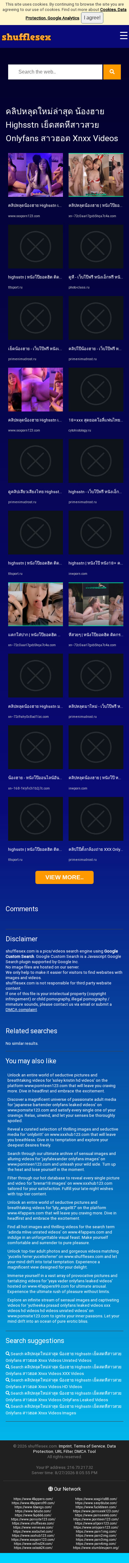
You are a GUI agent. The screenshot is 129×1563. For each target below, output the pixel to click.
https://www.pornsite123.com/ (33, 1519)
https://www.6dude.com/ (33, 1511)
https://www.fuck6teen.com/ (95, 1507)
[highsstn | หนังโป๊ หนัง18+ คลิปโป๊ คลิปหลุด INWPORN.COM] (96, 553)
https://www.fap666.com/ (33, 1515)
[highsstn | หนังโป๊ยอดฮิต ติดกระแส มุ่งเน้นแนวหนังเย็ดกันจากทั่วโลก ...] (35, 267)
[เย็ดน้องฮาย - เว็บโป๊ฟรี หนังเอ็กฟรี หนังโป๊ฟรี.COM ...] (35, 338)
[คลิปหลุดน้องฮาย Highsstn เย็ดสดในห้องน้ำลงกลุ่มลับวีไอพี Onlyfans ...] (35, 195)
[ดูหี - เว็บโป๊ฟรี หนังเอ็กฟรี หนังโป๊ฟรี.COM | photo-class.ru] (96, 267)
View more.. (64, 877)
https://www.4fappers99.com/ (33, 1503)
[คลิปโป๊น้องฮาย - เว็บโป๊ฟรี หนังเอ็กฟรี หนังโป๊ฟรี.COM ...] (96, 338)
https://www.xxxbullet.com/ (33, 1532)
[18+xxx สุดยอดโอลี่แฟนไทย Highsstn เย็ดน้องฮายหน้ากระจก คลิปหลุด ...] (96, 410)
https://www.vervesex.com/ (33, 1527)
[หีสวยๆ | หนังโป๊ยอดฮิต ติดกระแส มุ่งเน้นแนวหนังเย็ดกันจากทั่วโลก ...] (96, 624)
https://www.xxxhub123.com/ (33, 1536)
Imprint (65, 1446)
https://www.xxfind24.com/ (33, 1544)
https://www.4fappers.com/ (33, 1499)
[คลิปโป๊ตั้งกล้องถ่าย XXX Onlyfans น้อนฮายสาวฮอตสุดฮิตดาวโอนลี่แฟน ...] (96, 839)
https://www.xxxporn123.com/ (33, 1540)
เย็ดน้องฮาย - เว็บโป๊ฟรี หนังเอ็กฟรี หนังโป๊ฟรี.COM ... (54, 348)
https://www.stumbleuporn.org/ (96, 1548)
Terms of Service (89, 1446)
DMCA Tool (85, 1451)
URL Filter (64, 1451)
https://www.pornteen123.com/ (96, 1519)
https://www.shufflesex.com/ (33, 1523)
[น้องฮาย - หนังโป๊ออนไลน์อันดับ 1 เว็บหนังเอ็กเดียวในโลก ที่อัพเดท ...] (35, 767)
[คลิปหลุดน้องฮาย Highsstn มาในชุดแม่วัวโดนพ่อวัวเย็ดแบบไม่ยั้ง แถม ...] (35, 696)
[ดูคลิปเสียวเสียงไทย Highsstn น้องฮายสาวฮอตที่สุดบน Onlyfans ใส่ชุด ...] (35, 481)
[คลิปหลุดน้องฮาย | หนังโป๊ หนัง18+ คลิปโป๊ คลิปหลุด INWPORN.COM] (96, 767)
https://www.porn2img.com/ (96, 1536)
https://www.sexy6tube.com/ (96, 1503)
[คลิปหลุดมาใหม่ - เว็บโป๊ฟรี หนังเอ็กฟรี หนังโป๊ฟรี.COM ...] (96, 696)
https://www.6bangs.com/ (33, 1507)
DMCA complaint (21, 1009)
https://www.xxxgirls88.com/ (96, 1499)
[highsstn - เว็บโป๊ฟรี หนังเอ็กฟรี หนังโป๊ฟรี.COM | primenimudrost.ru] (96, 481)
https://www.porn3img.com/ (96, 1540)
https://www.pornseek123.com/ (96, 1511)
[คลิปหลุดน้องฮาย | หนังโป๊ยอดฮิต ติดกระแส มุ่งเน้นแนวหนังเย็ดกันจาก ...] (96, 195)
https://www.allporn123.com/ (96, 1523)
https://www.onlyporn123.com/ (96, 1527)
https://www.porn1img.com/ (96, 1532)
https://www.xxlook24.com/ (33, 1548)
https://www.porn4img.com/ (96, 1544)
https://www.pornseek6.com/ (96, 1515)
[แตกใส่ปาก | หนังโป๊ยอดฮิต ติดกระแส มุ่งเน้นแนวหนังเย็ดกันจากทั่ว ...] (35, 624)
